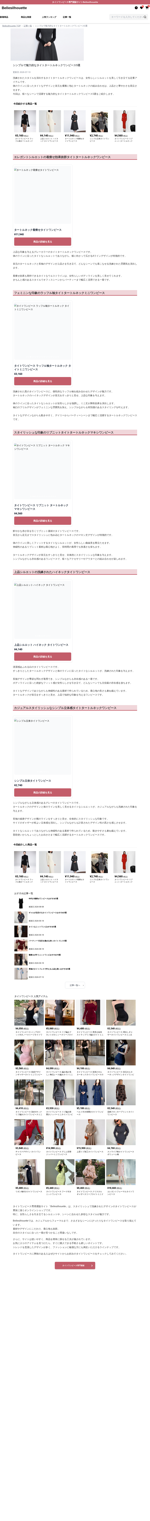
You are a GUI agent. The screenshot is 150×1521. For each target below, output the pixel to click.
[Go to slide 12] (46, 356)
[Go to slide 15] (51, 356)
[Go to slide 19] (58, 356)
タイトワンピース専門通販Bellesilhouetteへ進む (73, 1266)
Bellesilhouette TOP (11, 26)
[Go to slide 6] (35, 356)
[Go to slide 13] (48, 356)
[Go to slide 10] (42, 356)
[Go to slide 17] (55, 356)
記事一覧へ (77, 985)
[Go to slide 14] (49, 356)
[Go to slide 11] (44, 356)
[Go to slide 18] (56, 356)
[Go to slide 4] (44, 220)
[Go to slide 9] (41, 356)
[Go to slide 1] (39, 220)
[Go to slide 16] (53, 356)
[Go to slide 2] (41, 220)
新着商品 (4, 17)
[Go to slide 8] (39, 356)
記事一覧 (67, 17)
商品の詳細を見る (42, 241)
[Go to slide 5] (46, 220)
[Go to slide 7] (37, 356)
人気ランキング (49, 17)
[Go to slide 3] (42, 220)
